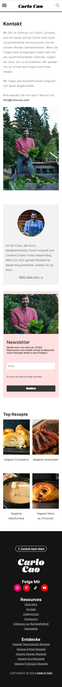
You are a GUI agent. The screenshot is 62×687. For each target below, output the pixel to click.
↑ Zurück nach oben (31, 548)
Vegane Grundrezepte (31, 658)
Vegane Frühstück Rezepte (31, 663)
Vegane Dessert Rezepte (31, 654)
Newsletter (31, 628)
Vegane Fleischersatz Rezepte (31, 644)
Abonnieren (31, 388)
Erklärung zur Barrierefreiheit (31, 623)
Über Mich (31, 604)
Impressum (31, 619)
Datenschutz (31, 614)
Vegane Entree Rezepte (31, 649)
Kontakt (31, 609)
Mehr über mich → (31, 277)
